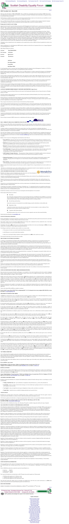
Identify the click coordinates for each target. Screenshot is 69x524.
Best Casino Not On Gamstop (45, 1)
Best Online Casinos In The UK (34, 520)
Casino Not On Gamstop (34, 499)
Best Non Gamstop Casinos (34, 506)
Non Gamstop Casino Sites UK (34, 508)
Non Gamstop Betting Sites (11, 1)
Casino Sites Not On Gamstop (34, 509)
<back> (50, 10)
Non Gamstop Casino (35, 500)
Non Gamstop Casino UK (34, 517)
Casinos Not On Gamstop (34, 501)
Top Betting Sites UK (34, 519)
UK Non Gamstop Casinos (34, 498)
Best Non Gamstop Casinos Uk (57, 1)
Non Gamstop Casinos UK (33, 1)
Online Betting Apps (34, 505)
